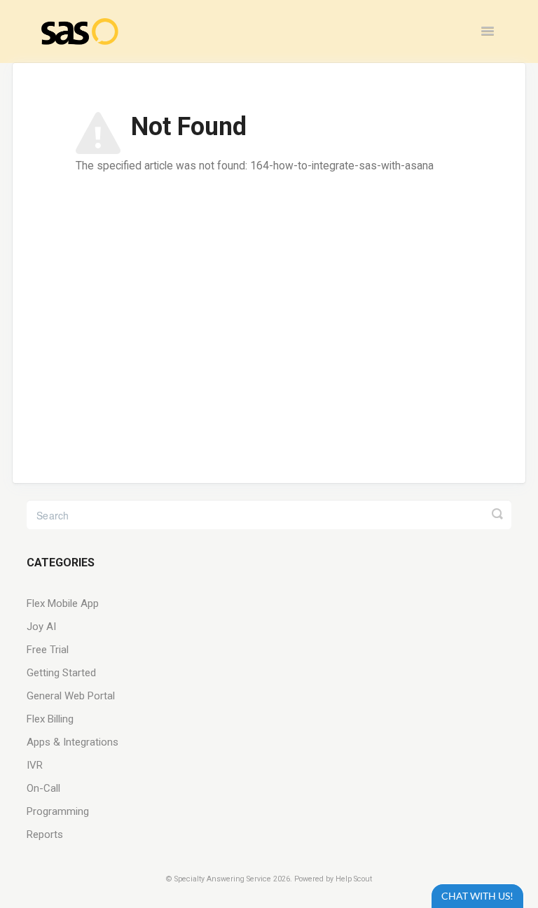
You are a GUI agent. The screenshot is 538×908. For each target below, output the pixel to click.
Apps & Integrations (72, 742)
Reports (45, 834)
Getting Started (61, 672)
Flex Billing (50, 719)
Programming (58, 811)
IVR (35, 765)
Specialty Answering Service (222, 878)
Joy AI (41, 626)
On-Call (43, 788)
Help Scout (354, 878)
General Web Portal (71, 696)
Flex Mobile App (63, 603)
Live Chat (477, 895)
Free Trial (48, 649)
